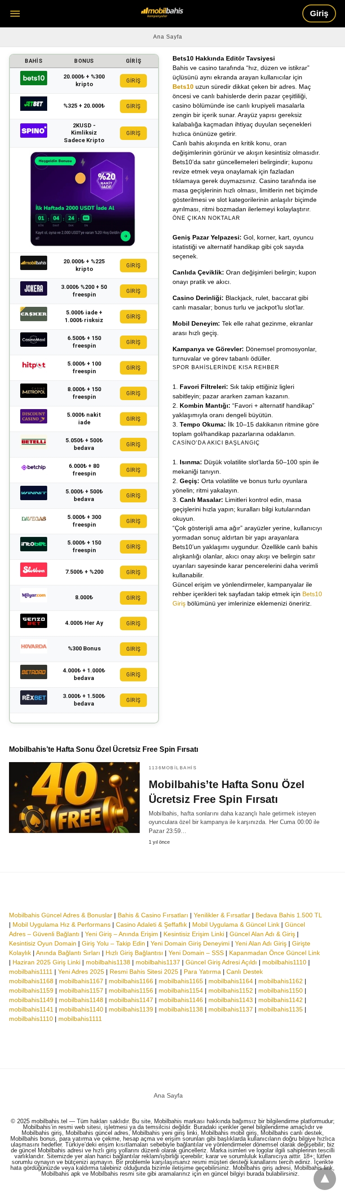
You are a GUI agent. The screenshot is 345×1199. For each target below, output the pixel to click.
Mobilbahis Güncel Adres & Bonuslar (60, 915)
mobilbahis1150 (280, 990)
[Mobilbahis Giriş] (162, 13)
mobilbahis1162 (280, 981)
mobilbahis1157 (81, 990)
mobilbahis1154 (181, 990)
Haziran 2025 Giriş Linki (46, 962)
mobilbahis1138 (108, 962)
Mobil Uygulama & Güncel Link (235, 924)
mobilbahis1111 (31, 971)
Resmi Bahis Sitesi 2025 (144, 971)
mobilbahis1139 (131, 1009)
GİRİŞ (133, 81)
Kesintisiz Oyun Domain (42, 943)
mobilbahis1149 (31, 999)
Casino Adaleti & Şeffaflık (151, 924)
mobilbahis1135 (280, 1009)
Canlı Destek (244, 971)
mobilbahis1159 (31, 990)
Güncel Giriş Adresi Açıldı (221, 962)
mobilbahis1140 (81, 1009)
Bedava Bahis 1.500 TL (289, 915)
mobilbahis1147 (131, 999)
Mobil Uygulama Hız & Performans (62, 924)
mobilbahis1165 (181, 981)
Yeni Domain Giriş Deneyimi (190, 943)
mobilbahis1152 (230, 990)
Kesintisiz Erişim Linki (194, 933)
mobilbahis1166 (131, 981)
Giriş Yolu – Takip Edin (113, 943)
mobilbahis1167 (81, 981)
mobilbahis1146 (181, 999)
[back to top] (325, 1179)
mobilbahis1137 (158, 962)
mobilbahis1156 (131, 990)
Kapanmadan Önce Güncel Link (274, 952)
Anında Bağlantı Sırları (68, 952)
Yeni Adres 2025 (81, 971)
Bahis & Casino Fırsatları (153, 915)
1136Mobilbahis (173, 767)
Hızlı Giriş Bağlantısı (134, 952)
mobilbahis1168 (31, 981)
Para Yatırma (202, 971)
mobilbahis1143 (230, 999)
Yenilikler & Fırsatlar (222, 915)
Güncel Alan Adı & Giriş (262, 933)
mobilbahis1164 (230, 981)
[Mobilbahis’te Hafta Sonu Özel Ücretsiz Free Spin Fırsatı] (74, 797)
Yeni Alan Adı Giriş (261, 943)
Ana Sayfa (167, 37)
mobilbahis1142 (280, 999)
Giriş (319, 13)
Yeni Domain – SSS (196, 952)
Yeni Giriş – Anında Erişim (121, 933)
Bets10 (183, 86)
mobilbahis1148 (81, 999)
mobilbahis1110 (284, 962)
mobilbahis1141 (31, 1009)
